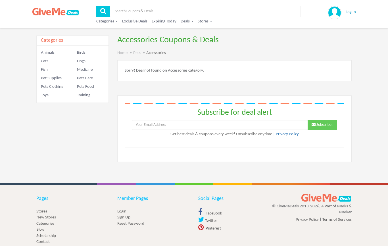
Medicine (85, 70)
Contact (43, 242)
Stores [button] (203, 21)
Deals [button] (186, 21)
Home (122, 53)
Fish (44, 70)
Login (121, 211)
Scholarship (46, 236)
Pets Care (85, 78)
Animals (48, 53)
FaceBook (213, 213)
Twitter (210, 221)
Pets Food (85, 87)
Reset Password (130, 224)
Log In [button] (351, 12)
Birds (81, 53)
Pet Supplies (51, 78)
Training (83, 95)
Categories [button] (105, 21)
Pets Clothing (52, 87)
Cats (44, 61)
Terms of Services (337, 220)
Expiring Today (164, 21)
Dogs (81, 61)
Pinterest (213, 228)
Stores (41, 211)
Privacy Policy (287, 134)
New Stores (46, 217)
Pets (137, 53)
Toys (45, 95)
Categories (45, 224)
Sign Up (123, 217)
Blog (40, 230)
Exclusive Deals (134, 21)
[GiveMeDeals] (326, 198)
